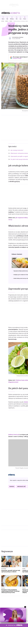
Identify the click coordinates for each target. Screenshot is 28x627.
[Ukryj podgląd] (25, 607)
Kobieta (6, 21)
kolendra (12, 486)
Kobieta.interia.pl (13, 434)
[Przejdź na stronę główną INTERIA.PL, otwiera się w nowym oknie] (6, 13)
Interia (2, 21)
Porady (11, 21)
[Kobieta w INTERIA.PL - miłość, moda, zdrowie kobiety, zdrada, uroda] (15, 13)
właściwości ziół (21, 486)
